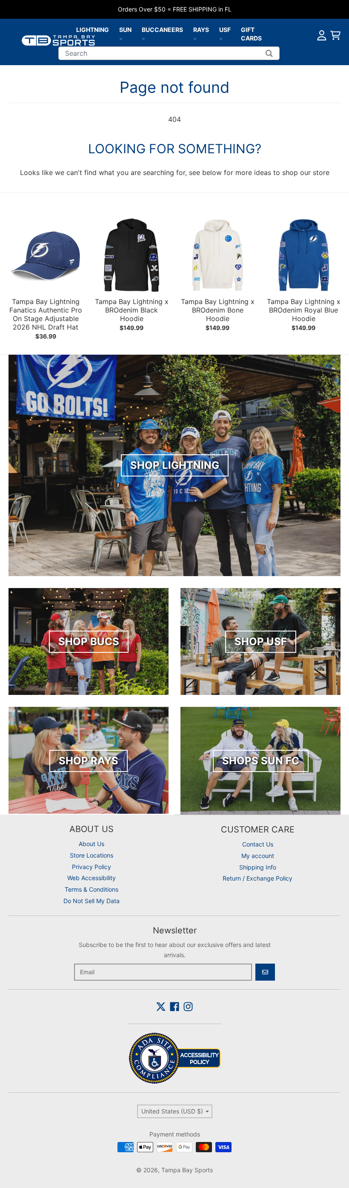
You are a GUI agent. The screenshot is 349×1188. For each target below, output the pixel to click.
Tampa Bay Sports (187, 1170)
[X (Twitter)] (161, 1006)
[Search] (269, 53)
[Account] (322, 35)
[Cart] (335, 35)
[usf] (221, 38)
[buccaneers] (143, 38)
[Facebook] (174, 1006)
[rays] (195, 38)
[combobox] (169, 53)
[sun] (121, 38)
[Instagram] (188, 1006)
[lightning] (78, 38)
